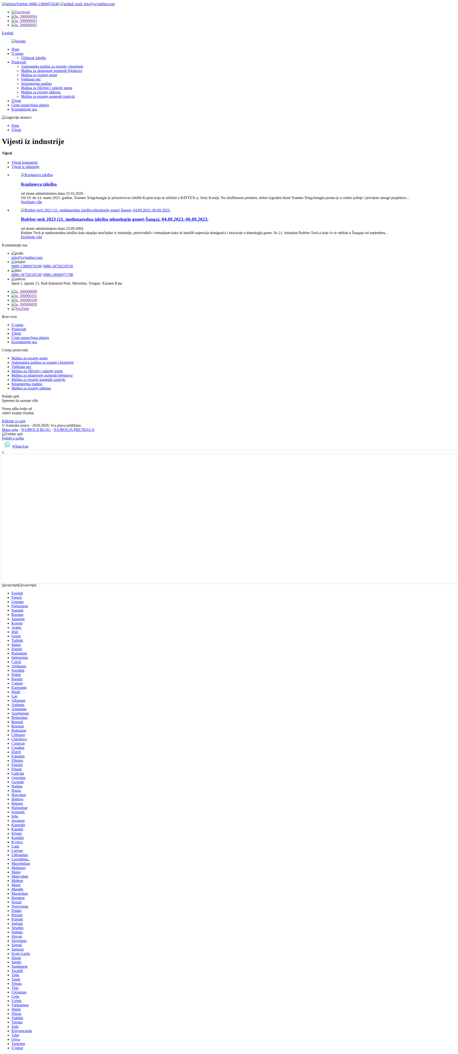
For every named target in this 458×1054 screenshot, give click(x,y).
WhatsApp (20, 446)
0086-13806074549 (26, 266)
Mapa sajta (10, 430)
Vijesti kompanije (24, 162)
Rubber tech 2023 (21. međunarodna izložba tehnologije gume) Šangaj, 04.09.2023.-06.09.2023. (114, 219)
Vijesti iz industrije (25, 167)
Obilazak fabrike (33, 58)
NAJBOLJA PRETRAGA (74, 430)
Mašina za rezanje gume (39, 75)
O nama (17, 53)
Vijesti (16, 101)
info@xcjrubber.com (26, 258)
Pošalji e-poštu (13, 438)
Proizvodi (18, 62)
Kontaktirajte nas (24, 109)
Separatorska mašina (36, 84)
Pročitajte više (31, 202)
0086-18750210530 (58, 266)
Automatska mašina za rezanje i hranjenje (52, 66)
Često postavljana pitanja (30, 105)
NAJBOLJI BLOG (36, 430)
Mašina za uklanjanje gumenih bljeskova (51, 71)
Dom (15, 49)
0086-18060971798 (58, 275)
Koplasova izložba (39, 184)
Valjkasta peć (31, 79)
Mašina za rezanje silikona (41, 92)
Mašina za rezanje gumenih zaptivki (48, 96)
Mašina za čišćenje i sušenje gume (46, 88)
